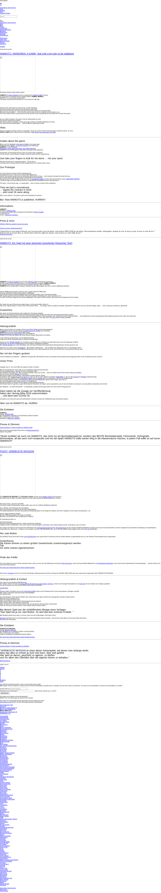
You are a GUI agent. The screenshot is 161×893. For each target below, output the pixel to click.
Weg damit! (3, 874)
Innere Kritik (4, 788)
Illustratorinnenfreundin (105, 563)
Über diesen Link (5, 702)
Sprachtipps (4, 858)
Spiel (1, 848)
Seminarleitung (5, 846)
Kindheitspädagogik (6, 795)
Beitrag (17, 374)
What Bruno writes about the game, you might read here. (18, 148)
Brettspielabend (5, 661)
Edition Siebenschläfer (7, 753)
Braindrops (3, 736)
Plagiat (2, 823)
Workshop (3, 881)
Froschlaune (4, 761)
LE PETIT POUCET (22, 145)
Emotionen (3, 755)
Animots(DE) (4, 716)
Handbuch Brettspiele (7, 777)
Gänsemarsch (4, 771)
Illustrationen (4, 35)
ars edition (3, 720)
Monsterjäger (4, 815)
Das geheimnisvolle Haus (8, 746)
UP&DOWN (69, 179)
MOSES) (77, 179)
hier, (16, 698)
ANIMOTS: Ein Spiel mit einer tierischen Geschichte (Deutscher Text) (36, 243)
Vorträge (2, 34)
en (1, 5)
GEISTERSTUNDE (26, 378)
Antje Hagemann (66, 563)
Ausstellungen (4, 722)
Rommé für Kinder (6, 833)
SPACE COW (37, 95)
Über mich (3, 39)
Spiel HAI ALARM (29, 591)
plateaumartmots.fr (33, 430)
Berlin (2, 726)
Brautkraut (3, 739)
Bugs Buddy (4, 744)
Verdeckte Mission (6, 871)
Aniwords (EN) (4, 719)
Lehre (2, 806)
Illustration (3, 786)
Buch (1, 743)
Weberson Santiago (11, 215)
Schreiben (3, 844)
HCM (1, 781)
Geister (40, 378)
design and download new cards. (45, 132)
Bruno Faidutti (13, 95)
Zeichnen (3, 885)
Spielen (2, 851)
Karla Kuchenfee (5, 789)
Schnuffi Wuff (4, 843)
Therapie (3, 863)
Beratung (3, 31)
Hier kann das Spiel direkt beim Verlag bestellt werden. (17, 567)
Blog (1, 25)
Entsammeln (4, 757)
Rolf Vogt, (82, 584)
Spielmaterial (4, 853)
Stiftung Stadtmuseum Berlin (9, 860)
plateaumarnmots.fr (6, 234)
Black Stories (4, 733)
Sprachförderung (5, 857)
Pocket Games (4, 825)
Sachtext (3, 839)
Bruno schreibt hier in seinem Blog (11, 334)
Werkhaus (3, 877)
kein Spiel (3, 792)
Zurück (2, 669)
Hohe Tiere (3, 785)
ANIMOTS (22, 348)
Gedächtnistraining (6, 764)
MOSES (83, 377)
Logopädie (3, 809)
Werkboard (3, 875)
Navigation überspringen (8, 8)
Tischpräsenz (4, 864)
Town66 (2, 865)
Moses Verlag (4, 816)
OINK (1, 817)
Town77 (2, 867)
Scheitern (3, 840)
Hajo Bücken (4, 774)
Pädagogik (3, 829)
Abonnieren (4, 693)
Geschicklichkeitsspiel (7, 768)
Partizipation (4, 822)
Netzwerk (3, 44)
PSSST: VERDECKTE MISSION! (17, 451)
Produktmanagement (6, 827)
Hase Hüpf (3, 779)
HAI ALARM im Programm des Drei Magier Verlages (36, 584)
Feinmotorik (4, 760)
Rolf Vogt (3, 618)
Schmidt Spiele (5, 841)
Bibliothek (3, 732)
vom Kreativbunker (30, 536)
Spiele (2, 27)
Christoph (75, 377)
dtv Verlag (3, 751)
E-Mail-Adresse (5, 689)
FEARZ (12, 145)
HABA (2, 772)
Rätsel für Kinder (5, 836)
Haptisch (3, 778)
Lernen (2, 808)
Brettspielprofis (5, 741)
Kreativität (3, 801)
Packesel (3, 820)
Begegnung (4, 725)
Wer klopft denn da (6, 878)
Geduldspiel (4, 763)
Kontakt (2, 46)
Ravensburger (4, 832)
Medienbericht (4, 812)
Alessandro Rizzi (61, 528)
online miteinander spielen (8, 819)
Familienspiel (4, 758)
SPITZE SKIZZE (15, 342)
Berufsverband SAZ (6, 729)
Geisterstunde (4, 765)
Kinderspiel (3, 794)
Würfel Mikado (4, 884)
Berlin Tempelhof (5, 727)
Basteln (2, 723)
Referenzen (4, 38)
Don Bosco (3, 748)
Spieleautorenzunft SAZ (44, 528)
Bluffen (2, 734)
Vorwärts (3, 680)
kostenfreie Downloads (7, 799)
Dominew (3, 747)
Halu (1, 775)
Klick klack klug (5, 796)
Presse (2, 42)
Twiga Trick (3, 868)
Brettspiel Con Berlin (6, 740)
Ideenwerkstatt (4, 41)
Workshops (3, 32)
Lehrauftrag (3, 805)
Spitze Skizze (4, 855)
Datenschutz (4, 891)
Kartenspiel (3, 791)
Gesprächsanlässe (6, 770)
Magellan (3, 810)
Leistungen (3, 28)
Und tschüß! (4, 870)
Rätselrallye (4, 837)
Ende (1, 681)
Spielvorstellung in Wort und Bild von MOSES (14, 646)
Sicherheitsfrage (9, 691)
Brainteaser (3, 737)
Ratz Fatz (3, 830)
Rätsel (2, 834)
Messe (2, 813)
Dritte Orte (3, 750)
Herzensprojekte (5, 784)
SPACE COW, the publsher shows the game (14, 224)
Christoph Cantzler (38, 179)
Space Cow (3, 847)
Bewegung (3, 730)
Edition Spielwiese (6, 754)
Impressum (3, 889)
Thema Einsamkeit (6, 861)
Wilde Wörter (4, 879)
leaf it (1, 803)
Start (1, 24)
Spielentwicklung (5, 30)
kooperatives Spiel (6, 798)
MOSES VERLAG (48, 497)
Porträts (2, 826)
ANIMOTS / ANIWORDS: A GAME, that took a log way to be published (37, 53)
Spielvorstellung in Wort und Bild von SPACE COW (16, 427)
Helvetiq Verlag (5, 782)
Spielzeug (3, 854)
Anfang (2, 667)
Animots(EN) (4, 717)
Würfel (2, 882)
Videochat (3, 872)
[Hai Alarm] (4, 588)
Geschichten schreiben (7, 767)
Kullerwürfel (4, 802)
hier (53, 317)
